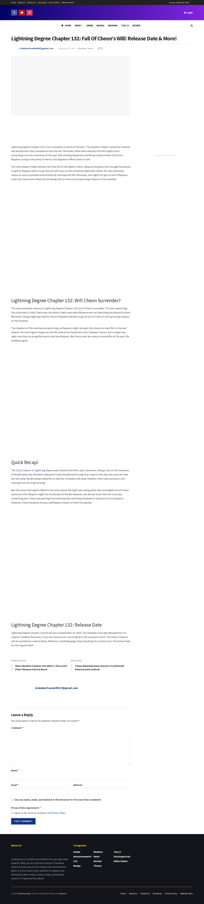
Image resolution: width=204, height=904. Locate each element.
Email (15, 785)
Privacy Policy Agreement (26, 807)
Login (189, 12)
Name (15, 770)
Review (136, 25)
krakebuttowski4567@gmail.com (37, 48)
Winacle (63, 893)
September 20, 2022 (66, 48)
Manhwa (113, 25)
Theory (98, 865)
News (78, 25)
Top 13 (125, 25)
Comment (17, 727)
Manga (100, 25)
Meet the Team (68, 2)
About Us (21, 2)
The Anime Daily (24, 893)
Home (13, 2)
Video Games (121, 861)
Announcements (82, 856)
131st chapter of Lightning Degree (35, 470)
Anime (89, 25)
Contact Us (31, 2)
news (90, 48)
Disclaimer (42, 2)
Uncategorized (122, 856)
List (75, 861)
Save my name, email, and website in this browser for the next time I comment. (58, 799)
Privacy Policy (54, 2)
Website (77, 785)
